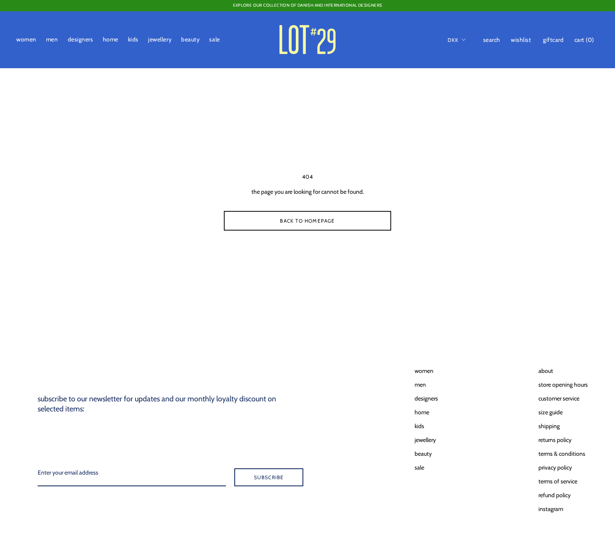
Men (52, 39)
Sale (214, 39)
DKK (453, 39)
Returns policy (554, 440)
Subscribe (269, 477)
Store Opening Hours (563, 384)
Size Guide (550, 412)
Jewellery (160, 39)
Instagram (550, 509)
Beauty (190, 39)
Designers (80, 39)
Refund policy (554, 495)
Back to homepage (307, 221)
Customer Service (558, 398)
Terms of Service (557, 481)
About (545, 371)
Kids (133, 39)
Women (26, 39)
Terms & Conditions (561, 453)
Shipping (549, 426)
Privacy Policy (555, 467)
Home (110, 39)
